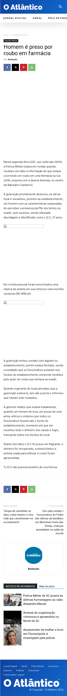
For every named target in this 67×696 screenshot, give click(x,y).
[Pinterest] (23, 67)
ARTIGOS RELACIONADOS (20, 586)
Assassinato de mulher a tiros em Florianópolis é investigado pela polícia (43, 634)
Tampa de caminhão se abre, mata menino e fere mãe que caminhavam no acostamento (18, 516)
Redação (12, 59)
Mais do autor (47, 586)
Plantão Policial (20, 35)
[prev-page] (6, 647)
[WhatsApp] (31, 67)
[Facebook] (7, 67)
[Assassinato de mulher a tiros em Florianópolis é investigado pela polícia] (12, 636)
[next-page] (11, 647)
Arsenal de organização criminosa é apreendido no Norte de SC (41, 617)
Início (6, 35)
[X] (15, 67)
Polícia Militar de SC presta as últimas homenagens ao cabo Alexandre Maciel (43, 600)
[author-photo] (33, 563)
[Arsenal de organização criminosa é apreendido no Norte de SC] (12, 622)
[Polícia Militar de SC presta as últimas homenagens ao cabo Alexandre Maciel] (12, 600)
